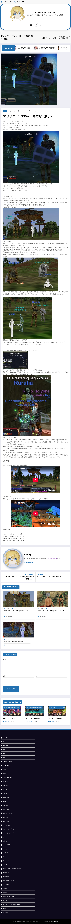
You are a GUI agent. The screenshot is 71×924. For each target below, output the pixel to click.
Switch (5, 793)
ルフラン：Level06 (33, 718)
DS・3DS (5, 737)
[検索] (36, 25)
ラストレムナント (8, 861)
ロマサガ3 (6, 877)
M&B (4, 773)
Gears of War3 (7, 761)
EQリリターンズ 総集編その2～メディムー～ (17, 612)
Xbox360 (5, 805)
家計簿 (5, 888)
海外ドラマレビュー (8, 896)
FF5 (4, 753)
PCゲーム (5, 781)
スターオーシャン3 (8, 833)
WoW (4, 801)
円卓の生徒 (6, 885)
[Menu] (31, 25)
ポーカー (5, 849)
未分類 (5, 892)
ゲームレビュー (7, 825)
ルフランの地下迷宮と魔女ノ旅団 (11, 707)
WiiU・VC (6, 797)
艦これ (5, 900)
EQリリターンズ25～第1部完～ (14, 641)
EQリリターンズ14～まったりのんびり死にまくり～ (19, 578)
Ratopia (5, 785)
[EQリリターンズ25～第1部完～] (18, 630)
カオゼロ (5, 817)
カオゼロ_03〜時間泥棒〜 (30, 48)
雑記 (4, 908)
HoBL (4, 769)
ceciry (13, 111)
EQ (5, 111)
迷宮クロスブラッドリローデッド (12, 904)
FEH (4, 749)
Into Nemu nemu (45, 12)
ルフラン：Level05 (10, 718)
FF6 (4, 757)
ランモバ (5, 865)
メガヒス (5, 853)
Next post (40, 574)
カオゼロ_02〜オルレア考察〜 (56, 48)
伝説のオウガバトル (8, 881)
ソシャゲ (5, 837)
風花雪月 (5, 912)
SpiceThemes (54, 921)
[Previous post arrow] (3, 576)
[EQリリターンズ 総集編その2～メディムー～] (18, 599)
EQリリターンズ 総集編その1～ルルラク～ (51, 612)
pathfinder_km (7, 777)
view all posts (28, 562)
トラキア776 (6, 845)
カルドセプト (6, 821)
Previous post (29, 574)
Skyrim (5, 789)
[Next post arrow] (67, 576)
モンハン (5, 857)
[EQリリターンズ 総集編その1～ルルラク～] (52, 599)
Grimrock (6, 765)
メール (38, 676)
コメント (5, 659)
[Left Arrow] (62, 48)
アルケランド (6, 809)
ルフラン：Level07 (55, 718)
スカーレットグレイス (9, 829)
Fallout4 (5, 745)
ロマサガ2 (6, 873)
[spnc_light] (40, 25)
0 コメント (33, 111)
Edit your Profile (52, 558)
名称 (4, 676)
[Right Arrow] (65, 48)
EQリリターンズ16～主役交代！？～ (50, 577)
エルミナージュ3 (7, 813)
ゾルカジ (5, 841)
